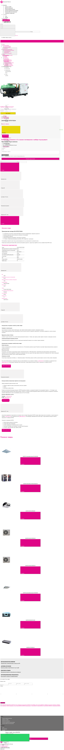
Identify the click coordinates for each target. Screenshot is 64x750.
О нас (6, 16)
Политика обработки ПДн (21, 156)
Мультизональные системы (8, 55)
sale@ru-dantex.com (7, 22)
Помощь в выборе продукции (10, 9)
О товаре (2, 170)
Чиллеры (5, 56)
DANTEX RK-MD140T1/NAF (30, 620)
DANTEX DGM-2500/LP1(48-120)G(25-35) (30, 483)
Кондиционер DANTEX (56, 705)
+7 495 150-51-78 (7, 21)
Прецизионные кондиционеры (9, 62)
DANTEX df (13, 704)
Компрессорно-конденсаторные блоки (7, 59)
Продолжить (3, 702)
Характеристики (4, 179)
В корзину (4, 132)
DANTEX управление (10, 705)
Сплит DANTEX (34, 705)
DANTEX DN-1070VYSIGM (6, 704)
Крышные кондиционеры (8, 63)
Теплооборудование (7, 47)
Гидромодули (7, 68)
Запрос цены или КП (6, 365)
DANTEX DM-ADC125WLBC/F (30, 565)
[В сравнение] (7, 75)
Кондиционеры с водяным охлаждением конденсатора (8, 65)
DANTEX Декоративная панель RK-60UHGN (30, 592)
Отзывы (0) (3, 188)
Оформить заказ (6, 20)
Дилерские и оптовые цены (9, 13)
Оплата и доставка (8, 6)
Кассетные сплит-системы (7, 110)
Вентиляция (5, 134)
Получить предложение (30, 158)
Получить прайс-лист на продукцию (11, 11)
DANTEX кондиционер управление (51, 704)
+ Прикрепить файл (5, 154)
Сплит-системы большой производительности (8, 61)
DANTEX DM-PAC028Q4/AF (30, 510)
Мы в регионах (4, 18)
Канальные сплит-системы (7, 106)
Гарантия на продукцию (9, 8)
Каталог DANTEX (20, 46)
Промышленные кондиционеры (9, 50)
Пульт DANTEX (45, 705)
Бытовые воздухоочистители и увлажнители (7, 138)
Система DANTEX (40, 705)
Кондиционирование (7, 46)
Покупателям (5, 5)
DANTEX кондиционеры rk (26, 705)
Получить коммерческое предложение (11, 10)
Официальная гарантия (5, 205)
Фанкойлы (5, 57)
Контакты (6, 17)
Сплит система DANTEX (18, 705)
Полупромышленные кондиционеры (7, 52)
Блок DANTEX (33, 704)
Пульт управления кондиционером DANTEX (22, 704)
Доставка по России (4, 196)
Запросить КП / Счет (5, 214)
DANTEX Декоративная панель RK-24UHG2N (30, 456)
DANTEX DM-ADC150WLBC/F (30, 538)
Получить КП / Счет (6, 399)
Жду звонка (8, 113)
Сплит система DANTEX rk (40, 704)
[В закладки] (22, 75)
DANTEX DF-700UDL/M (30, 647)
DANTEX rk (50, 705)
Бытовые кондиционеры (8, 53)
